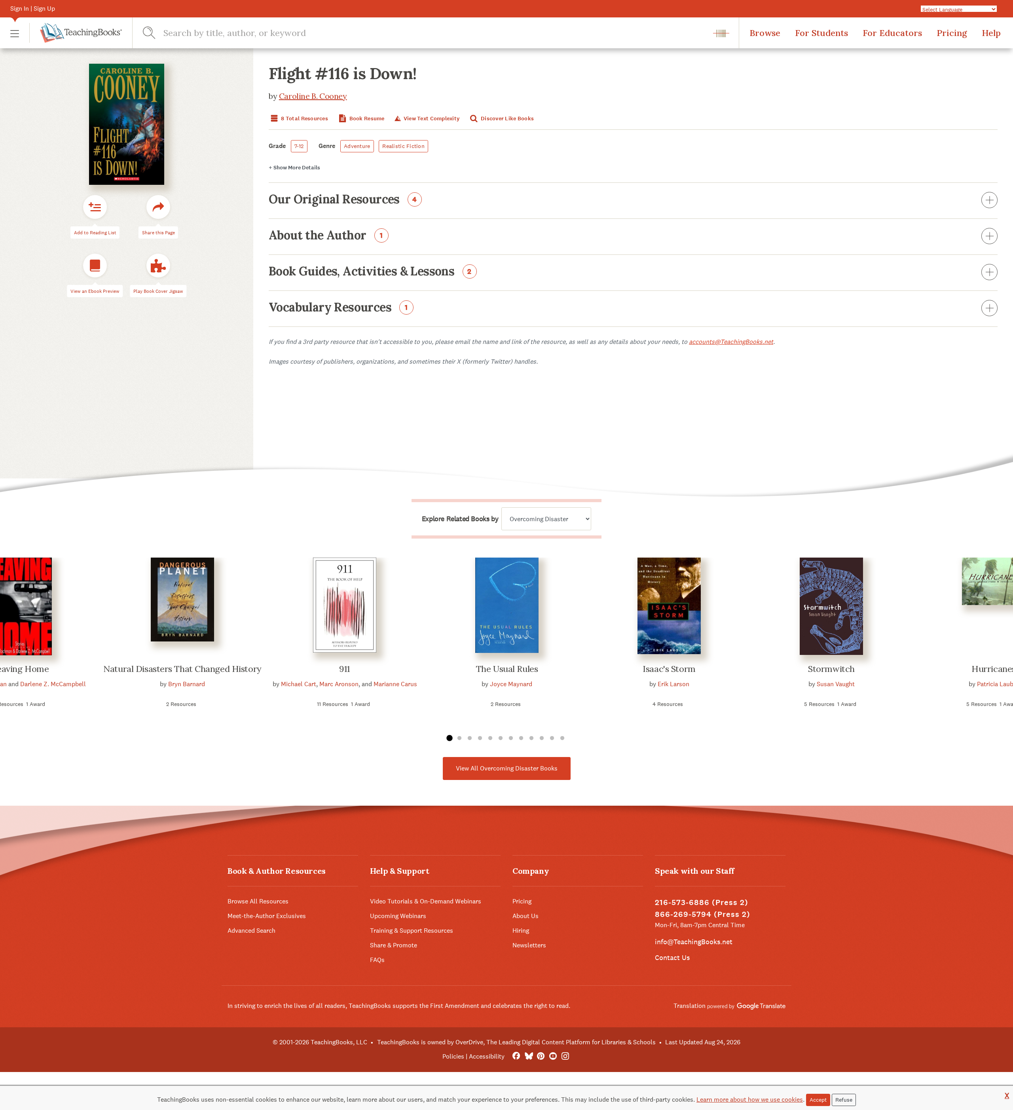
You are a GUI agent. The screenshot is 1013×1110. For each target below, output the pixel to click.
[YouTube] (553, 1056)
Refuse (843, 1099)
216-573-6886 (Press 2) (701, 902)
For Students (821, 32)
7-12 (299, 146)
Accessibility (487, 1056)
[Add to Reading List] (95, 207)
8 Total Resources (304, 118)
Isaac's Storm (669, 668)
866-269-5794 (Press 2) (702, 914)
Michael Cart (298, 684)
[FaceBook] (516, 1056)
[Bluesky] (528, 1056)
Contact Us (672, 957)
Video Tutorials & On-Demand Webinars (425, 901)
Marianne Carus (395, 684)
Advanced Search (251, 930)
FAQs (377, 960)
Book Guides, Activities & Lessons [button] (370, 272)
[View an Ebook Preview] (95, 265)
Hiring (520, 930)
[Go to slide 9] (531, 738)
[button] (14, 33)
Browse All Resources (258, 901)
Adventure (357, 146)
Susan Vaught (836, 684)
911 (344, 668)
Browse (764, 32)
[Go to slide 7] (511, 738)
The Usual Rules (507, 668)
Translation (690, 1006)
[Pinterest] (540, 1056)
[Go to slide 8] (521, 738)
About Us (525, 916)
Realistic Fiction (403, 146)
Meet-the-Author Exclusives (267, 916)
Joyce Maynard (511, 684)
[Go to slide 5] (490, 738)
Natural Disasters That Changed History (182, 668)
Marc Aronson (339, 684)
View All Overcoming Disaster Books (507, 768)
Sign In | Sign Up (32, 8)
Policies (453, 1056)
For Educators (892, 32)
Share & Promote (393, 945)
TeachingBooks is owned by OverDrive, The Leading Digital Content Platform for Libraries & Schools (516, 1042)
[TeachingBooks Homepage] (75, 33)
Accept (818, 1099)
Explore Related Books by (460, 518)
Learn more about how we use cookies (749, 1099)
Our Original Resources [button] (343, 200)
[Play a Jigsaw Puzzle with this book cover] (158, 265)
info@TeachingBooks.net (693, 941)
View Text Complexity (430, 118)
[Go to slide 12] (562, 738)
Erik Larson (673, 684)
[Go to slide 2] (459, 738)
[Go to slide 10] (542, 738)
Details (294, 167)
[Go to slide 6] (501, 738)
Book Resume (366, 118)
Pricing (952, 32)
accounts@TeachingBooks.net (731, 342)
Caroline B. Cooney (313, 96)
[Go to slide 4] (480, 738)
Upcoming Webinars (398, 916)
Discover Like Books (507, 118)
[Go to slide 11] (552, 738)
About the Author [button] (326, 236)
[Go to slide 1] (449, 738)
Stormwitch (831, 668)
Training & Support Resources (411, 930)
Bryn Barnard (186, 684)
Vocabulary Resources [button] (338, 308)
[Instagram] (565, 1056)
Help (991, 32)
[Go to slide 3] (470, 738)
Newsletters (529, 945)
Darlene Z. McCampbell (53, 684)
